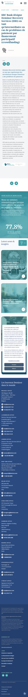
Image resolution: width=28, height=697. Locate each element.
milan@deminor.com (10, 493)
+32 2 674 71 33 (8, 593)
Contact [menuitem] (3, 666)
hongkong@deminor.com (11, 512)
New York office (6, 461)
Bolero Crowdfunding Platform (11, 80)
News (22, 10)
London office (6, 439)
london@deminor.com (10, 453)
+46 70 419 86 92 (8, 575)
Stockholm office (7, 562)
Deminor (11, 50)
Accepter (14, 364)
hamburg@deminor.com (11, 535)
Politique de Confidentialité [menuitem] (6, 687)
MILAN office (5, 481)
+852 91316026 (8, 515)
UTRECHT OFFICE (6, 580)
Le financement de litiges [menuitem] (7, 655)
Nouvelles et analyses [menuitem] (6, 663)
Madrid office (6, 542)
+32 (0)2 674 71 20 (8, 410)
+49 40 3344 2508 (8, 537)
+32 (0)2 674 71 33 (8, 407)
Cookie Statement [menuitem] (4, 689)
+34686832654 (7, 557)
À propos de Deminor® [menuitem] (7, 661)
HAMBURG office (6, 521)
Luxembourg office (7, 415)
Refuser (14, 368)
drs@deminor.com (9, 404)
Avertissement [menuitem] (4, 691)
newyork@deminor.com (10, 473)
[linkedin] (4, 64)
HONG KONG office (7, 500)
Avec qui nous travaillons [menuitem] (7, 658)
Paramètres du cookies (14, 360)
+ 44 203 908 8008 (8, 455)
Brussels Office (6, 390)
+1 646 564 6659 (8, 476)
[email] (8, 64)
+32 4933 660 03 (8, 495)
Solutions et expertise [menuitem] (6, 653)
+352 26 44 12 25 (8, 431)
